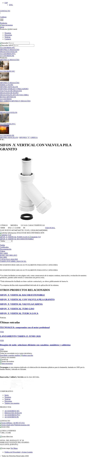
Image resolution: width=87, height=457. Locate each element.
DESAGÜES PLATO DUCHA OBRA (14, 95)
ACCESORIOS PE (12, 417)
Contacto (8, 39)
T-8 (20, 238)
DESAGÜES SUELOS (13, 413)
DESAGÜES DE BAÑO (9, 93)
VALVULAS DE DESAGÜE (11, 91)
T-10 (14, 236)
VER (2, 332)
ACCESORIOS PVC (12, 415)
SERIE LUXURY (6, 85)
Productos (3, 23)
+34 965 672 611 (18, 423)
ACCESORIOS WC (12, 411)
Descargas (8, 35)
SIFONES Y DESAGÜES (9, 60)
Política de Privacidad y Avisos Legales (19, 452)
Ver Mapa (14, 448)
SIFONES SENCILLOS (9, 87)
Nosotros (8, 33)
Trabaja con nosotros (12, 403)
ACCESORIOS (6, 99)
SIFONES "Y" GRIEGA (28, 137)
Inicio (2, 27)
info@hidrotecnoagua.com (20, 425)
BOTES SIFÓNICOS (8, 97)
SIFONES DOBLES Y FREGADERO (14, 89)
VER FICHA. (50, 228)
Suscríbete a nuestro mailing (10, 355)
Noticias (7, 37)
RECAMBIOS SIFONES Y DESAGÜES (15, 101)
